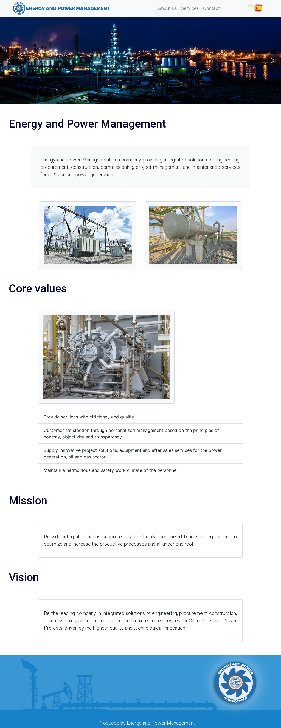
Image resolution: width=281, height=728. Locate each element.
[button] (265, 7)
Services (190, 8)
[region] (140, 60)
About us (167, 8)
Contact (211, 8)
